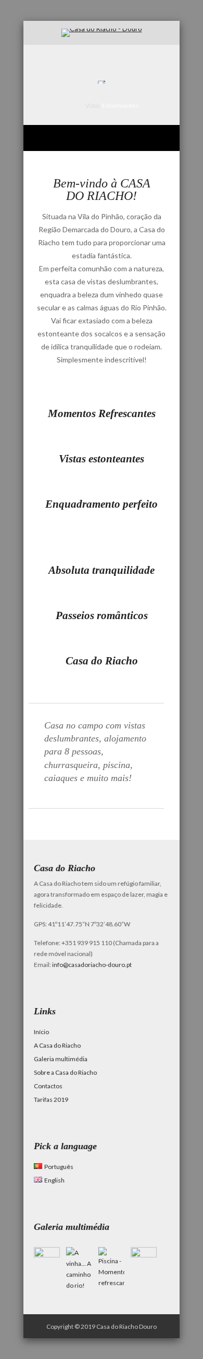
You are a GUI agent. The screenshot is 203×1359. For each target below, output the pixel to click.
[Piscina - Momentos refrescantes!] (111, 1283)
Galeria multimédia (60, 1059)
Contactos (48, 1086)
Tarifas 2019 (51, 1099)
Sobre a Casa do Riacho (65, 1072)
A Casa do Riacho (57, 1045)
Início (41, 1032)
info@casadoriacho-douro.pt (92, 964)
